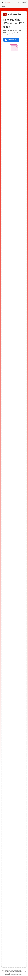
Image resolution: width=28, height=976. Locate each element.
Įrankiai (4, 6)
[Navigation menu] (2, 2)
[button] (18, 2)
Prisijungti (23, 2)
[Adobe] (8, 2)
